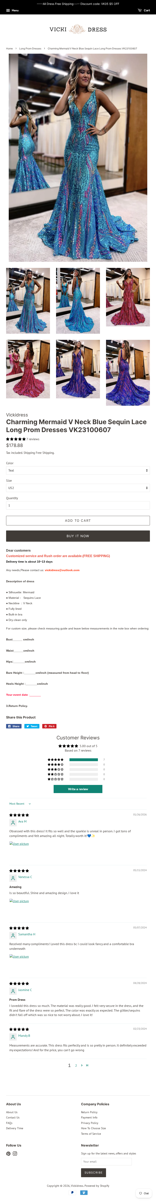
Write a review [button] (78, 789)
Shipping (29, 453)
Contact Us (13, 1117)
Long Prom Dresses (30, 48)
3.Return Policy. (17, 706)
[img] (19, 815)
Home (9, 48)
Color (9, 463)
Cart (146, 10)
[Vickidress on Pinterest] (8, 1154)
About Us (11, 1112)
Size (9, 480)
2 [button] (76, 1065)
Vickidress (77, 1186)
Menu (15, 10)
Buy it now (78, 536)
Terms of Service (91, 1134)
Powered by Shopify (96, 1186)
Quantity (12, 498)
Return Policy (89, 1112)
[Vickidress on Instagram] (15, 1154)
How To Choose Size (93, 1128)
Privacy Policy (89, 1123)
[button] (16, 439)
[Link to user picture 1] (19, 851)
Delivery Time (14, 1128)
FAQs (9, 1123)
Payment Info (89, 1117)
